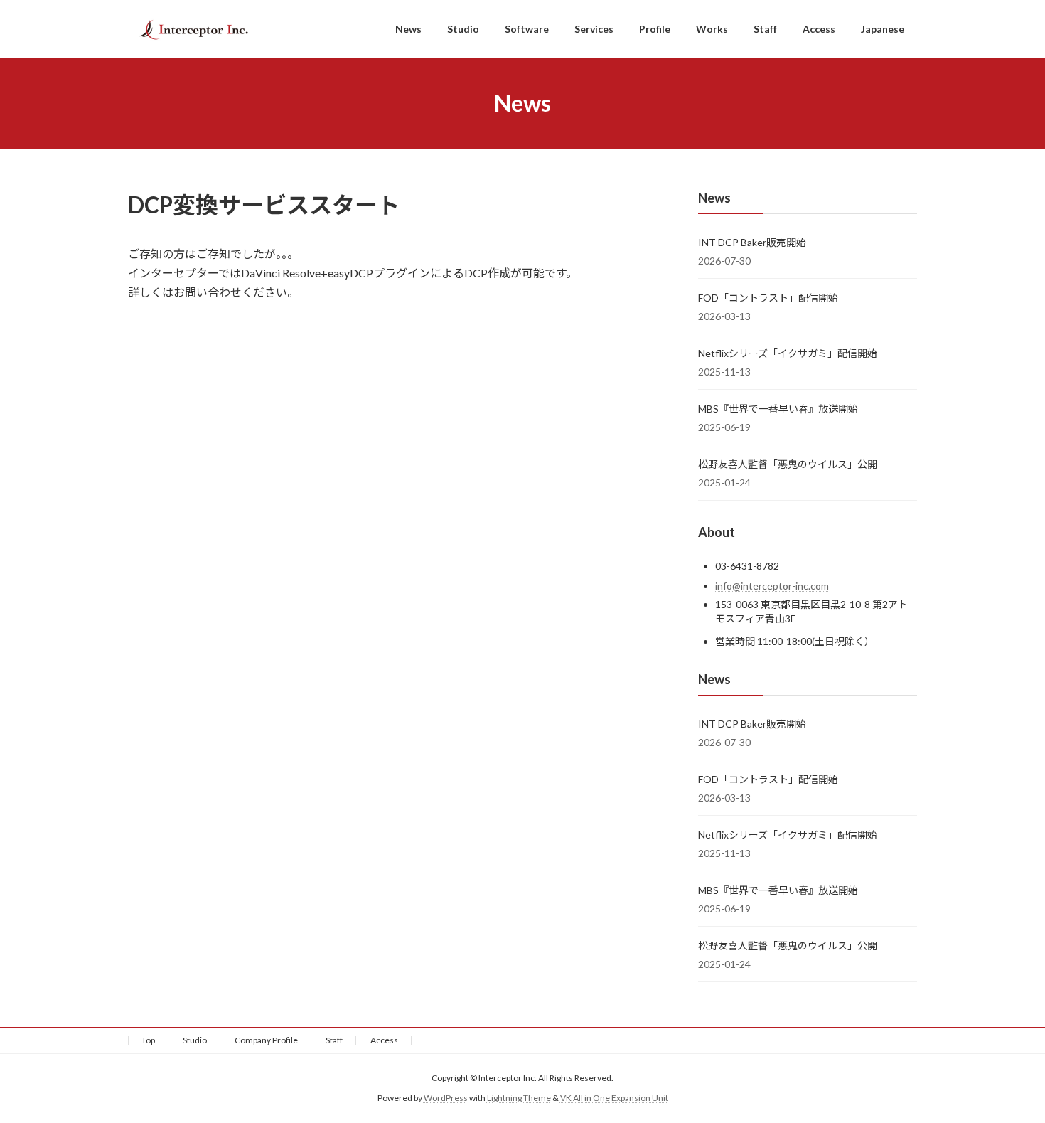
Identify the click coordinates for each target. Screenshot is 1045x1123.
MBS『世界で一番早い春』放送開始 (778, 409)
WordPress (446, 1098)
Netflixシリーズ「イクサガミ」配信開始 (787, 353)
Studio (195, 1040)
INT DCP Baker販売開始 (752, 242)
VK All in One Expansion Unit (614, 1098)
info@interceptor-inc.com (772, 586)
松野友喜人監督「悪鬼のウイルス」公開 (787, 464)
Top (148, 1040)
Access (384, 1040)
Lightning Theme (519, 1098)
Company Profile (266, 1040)
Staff (334, 1040)
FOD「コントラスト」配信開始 (768, 298)
